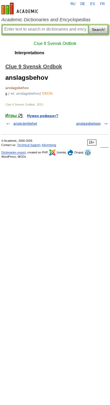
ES (92, 4)
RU (72, 4)
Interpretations (29, 53)
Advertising (49, 145)
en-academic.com (20, 8)
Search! (98, 29)
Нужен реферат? (42, 116)
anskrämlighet (25, 123)
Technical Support (28, 145)
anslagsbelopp (88, 123)
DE (82, 4)
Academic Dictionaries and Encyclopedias (46, 19)
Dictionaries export (13, 152)
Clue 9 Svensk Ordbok (55, 43)
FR (102, 4)
